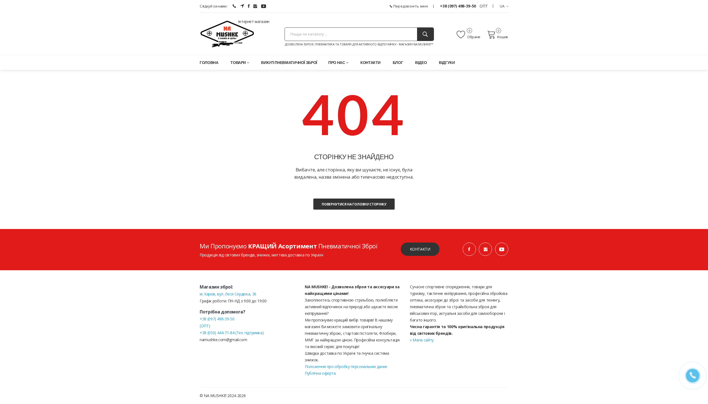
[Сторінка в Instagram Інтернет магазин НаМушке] (255, 6)
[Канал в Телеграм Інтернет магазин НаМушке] (242, 6)
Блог (398, 62)
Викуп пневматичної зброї (289, 62)
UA (502, 6)
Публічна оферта (320, 373)
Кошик (502, 36)
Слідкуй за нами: (213, 6)
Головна (209, 62)
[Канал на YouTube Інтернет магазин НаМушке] (263, 6)
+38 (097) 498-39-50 (458, 6)
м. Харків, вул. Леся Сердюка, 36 (228, 294)
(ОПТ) (205, 325)
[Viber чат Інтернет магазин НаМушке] (234, 6)
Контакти (370, 62)
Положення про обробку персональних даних (346, 366)
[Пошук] (425, 34)
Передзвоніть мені (410, 6)
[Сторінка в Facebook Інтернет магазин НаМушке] (249, 6)
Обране (473, 36)
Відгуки (447, 62)
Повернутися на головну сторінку (354, 204)
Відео (421, 62)
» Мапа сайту (422, 340)
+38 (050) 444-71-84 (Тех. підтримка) (232, 332)
